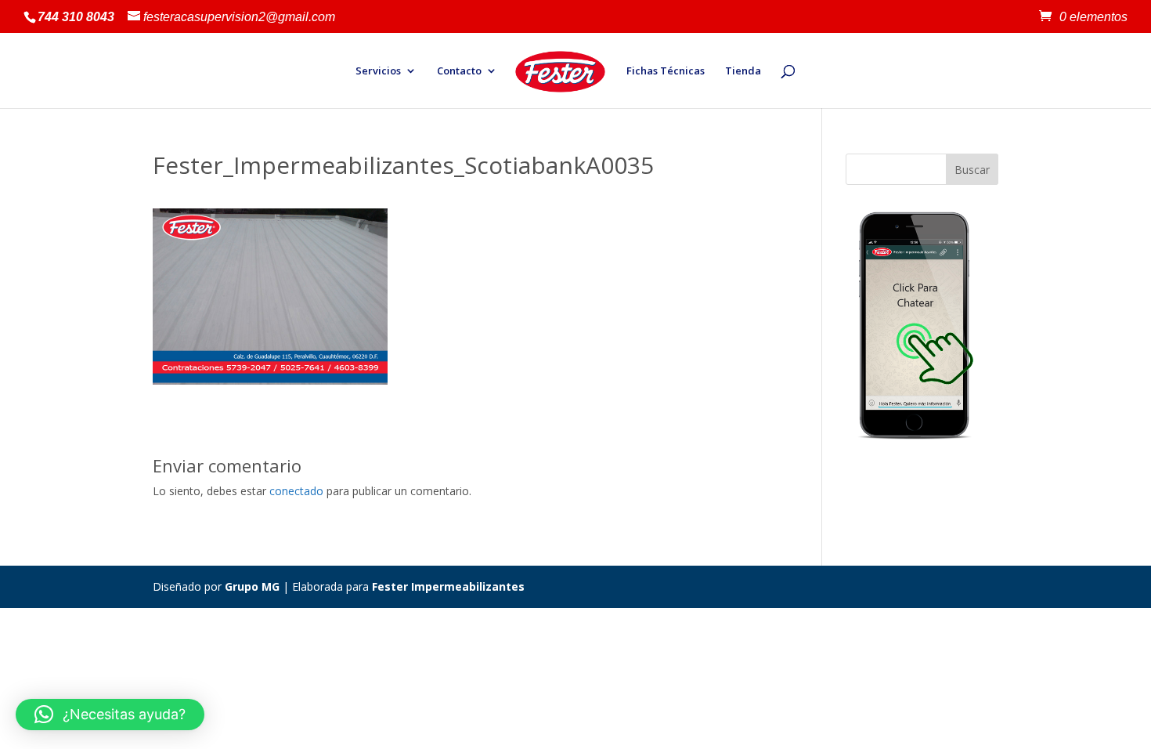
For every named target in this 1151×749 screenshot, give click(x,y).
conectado (296, 490)
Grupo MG (252, 586)
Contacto (459, 71)
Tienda (743, 71)
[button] (110, 714)
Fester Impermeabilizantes (448, 586)
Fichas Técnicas (665, 71)
